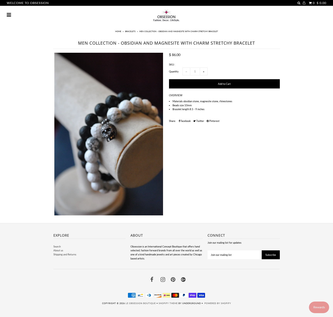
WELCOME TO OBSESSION (28, 3)
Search (57, 246)
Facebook (185, 120)
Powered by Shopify (217, 303)
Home (118, 31)
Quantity (174, 71)
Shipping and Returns (64, 254)
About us (58, 250)
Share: (172, 120)
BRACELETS (130, 31)
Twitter (200, 120)
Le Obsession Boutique (141, 303)
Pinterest (214, 120)
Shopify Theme (168, 303)
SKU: (172, 64)
